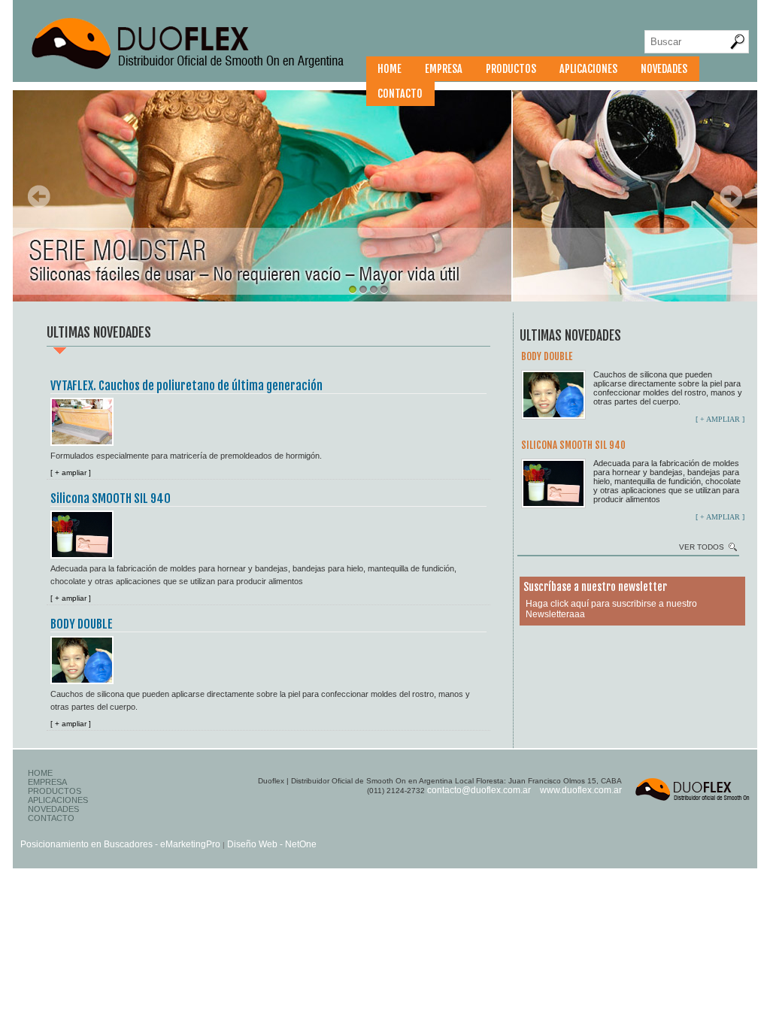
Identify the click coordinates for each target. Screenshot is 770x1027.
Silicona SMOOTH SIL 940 (110, 498)
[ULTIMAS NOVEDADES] (200, 71)
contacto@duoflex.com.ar (479, 790)
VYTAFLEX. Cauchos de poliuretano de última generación (186, 385)
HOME (389, 68)
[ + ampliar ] (70, 472)
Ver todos (701, 547)
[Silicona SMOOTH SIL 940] (85, 532)
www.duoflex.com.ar (581, 790)
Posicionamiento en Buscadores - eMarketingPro (120, 844)
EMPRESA (443, 68)
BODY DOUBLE (81, 624)
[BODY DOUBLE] (85, 657)
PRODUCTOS (511, 68)
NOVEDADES (664, 68)
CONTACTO (400, 93)
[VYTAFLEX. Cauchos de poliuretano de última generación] (85, 419)
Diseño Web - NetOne (272, 844)
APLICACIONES (588, 68)
